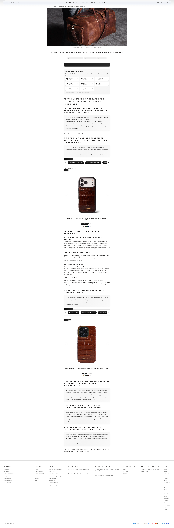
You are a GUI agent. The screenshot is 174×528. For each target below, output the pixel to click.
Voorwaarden (52, 480)
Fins (165, 491)
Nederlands (167, 482)
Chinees (166, 500)
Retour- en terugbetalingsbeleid (56, 476)
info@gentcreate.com (100, 477)
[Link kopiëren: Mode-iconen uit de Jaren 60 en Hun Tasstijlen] (84, 292)
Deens (165, 487)
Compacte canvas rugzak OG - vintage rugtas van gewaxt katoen (81, 133)
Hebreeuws (167, 505)
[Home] (49, 6)
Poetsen (125, 473)
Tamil (165, 509)
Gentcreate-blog (54, 6)
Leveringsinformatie (53, 482)
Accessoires (38, 476)
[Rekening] (161, 2)
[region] (87, 194)
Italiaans (166, 478)
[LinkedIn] (87, 474)
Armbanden (125, 471)
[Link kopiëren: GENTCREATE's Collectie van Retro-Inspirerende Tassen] (100, 407)
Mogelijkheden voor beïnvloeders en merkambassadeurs (17, 476)
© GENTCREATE (9, 523)
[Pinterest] (77, 474)
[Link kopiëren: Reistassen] (76, 277)
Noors (165, 489)
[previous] (66, 194)
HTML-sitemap (8, 480)
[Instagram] (74, 474)
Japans (165, 503)
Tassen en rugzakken (40, 473)
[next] (108, 194)
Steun (36, 480)
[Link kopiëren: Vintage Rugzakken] (85, 264)
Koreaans (166, 498)
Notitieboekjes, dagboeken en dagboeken (150, 469)
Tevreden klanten (144, 471)
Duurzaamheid (7, 478)
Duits (165, 476)
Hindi (165, 507)
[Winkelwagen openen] (168, 2)
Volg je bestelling (53, 485)
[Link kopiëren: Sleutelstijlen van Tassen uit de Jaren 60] (76, 233)
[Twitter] (71, 474)
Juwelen (125, 469)
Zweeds (166, 485)
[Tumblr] (90, 474)
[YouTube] (80, 474)
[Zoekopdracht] (164, 2)
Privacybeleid (52, 471)
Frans (165, 480)
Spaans (165, 471)
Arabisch (166, 494)
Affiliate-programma (9, 473)
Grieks (165, 496)
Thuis (36, 469)
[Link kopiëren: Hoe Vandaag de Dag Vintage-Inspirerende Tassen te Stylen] (105, 429)
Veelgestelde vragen (54, 473)
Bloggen (6, 469)
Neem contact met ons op (55, 469)
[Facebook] (68, 474)
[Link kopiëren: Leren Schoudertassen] (89, 252)
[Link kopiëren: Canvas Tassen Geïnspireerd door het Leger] (70, 239)
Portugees (166, 473)
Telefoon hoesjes (39, 471)
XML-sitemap (7, 482)
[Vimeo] (83, 474)
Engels (165, 469)
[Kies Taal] (158, 2)
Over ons (6, 471)
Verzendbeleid (52, 478)
